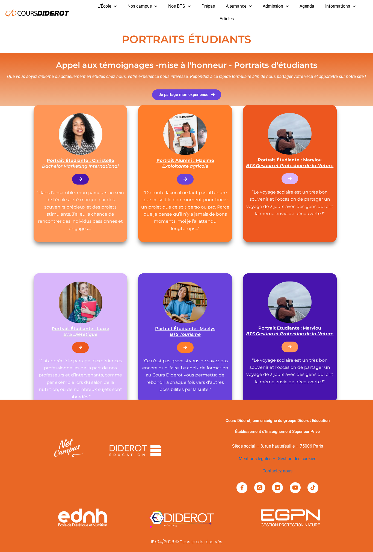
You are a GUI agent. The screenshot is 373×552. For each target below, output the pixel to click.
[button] (186, 94)
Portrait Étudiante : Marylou (289, 330)
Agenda (307, 6)
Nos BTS (176, 6)
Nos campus (140, 6)
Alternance (236, 6)
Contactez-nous (277, 470)
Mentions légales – (258, 458)
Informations (337, 6)
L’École (104, 6)
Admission (273, 6)
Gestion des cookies (297, 458)
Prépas (208, 6)
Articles (227, 18)
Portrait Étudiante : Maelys (185, 331)
